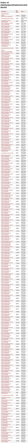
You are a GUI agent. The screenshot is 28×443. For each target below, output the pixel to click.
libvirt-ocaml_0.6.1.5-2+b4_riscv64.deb (6, 287)
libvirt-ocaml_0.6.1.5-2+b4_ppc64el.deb (6, 298)
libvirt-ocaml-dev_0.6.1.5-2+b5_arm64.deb (7, 306)
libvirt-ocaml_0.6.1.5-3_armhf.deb (6, 409)
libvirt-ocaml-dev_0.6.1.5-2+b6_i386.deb (7, 371)
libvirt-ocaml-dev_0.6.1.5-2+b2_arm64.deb (7, 158)
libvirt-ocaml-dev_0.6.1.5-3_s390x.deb (7, 417)
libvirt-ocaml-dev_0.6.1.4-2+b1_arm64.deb (7, 24)
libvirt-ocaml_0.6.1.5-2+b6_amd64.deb (6, 368)
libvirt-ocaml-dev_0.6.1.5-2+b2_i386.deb (7, 191)
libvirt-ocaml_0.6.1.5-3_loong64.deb (6, 414)
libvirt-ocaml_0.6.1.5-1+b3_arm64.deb (6, 126)
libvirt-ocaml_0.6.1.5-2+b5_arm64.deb (6, 309)
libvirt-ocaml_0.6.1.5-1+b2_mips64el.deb (6, 99)
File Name (3, 11)
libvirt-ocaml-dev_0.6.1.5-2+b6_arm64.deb (7, 376)
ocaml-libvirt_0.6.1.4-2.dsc (7, 18)
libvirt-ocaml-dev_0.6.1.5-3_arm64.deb (7, 400)
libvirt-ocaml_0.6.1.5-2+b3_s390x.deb (6, 228)
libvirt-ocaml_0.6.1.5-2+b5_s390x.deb (6, 314)
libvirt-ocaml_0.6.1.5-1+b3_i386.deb (6, 131)
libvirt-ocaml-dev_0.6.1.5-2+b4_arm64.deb (7, 258)
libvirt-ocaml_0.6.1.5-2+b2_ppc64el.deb (6, 166)
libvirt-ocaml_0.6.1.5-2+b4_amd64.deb (6, 255)
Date (22, 11)
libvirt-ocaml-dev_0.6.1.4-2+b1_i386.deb (7, 34)
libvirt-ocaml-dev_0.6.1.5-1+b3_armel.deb (7, 134)
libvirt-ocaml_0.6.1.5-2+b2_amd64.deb (6, 172)
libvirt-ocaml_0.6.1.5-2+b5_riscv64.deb (6, 336)
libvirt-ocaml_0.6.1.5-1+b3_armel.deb (6, 137)
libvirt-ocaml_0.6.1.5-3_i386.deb (6, 430)
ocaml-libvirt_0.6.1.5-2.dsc (7, 153)
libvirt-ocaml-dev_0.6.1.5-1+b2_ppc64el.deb (7, 86)
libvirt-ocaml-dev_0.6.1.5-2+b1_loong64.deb (7, 344)
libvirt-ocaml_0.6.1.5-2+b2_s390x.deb (6, 201)
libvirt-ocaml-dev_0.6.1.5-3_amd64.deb (7, 422)
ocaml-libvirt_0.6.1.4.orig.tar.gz (6, 16)
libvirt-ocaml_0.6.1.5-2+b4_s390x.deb (6, 293)
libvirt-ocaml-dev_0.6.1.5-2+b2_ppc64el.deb (7, 169)
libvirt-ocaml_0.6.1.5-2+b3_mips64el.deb (6, 244)
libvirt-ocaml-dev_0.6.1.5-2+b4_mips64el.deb (7, 274)
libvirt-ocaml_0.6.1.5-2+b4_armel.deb (6, 271)
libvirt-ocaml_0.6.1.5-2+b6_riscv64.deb (6, 390)
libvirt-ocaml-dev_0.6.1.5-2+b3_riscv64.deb (7, 247)
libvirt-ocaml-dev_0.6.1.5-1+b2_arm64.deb (7, 53)
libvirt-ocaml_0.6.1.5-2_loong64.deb (6, 341)
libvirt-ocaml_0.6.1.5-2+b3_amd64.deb (6, 217)
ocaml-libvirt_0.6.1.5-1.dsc (7, 48)
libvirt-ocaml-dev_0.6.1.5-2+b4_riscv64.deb (7, 285)
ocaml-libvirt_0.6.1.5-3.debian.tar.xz (6, 392)
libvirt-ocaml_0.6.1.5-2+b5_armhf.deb (6, 325)
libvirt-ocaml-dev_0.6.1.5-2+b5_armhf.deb (7, 322)
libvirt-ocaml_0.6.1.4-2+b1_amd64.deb (6, 32)
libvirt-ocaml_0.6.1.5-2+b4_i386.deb (6, 266)
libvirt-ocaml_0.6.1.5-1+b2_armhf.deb (6, 72)
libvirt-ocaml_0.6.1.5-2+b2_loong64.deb (6, 357)
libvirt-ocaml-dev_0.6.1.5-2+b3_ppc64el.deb (7, 204)
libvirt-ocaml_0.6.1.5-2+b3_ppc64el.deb (6, 207)
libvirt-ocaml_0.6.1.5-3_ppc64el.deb (6, 435)
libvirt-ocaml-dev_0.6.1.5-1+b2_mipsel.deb (7, 91)
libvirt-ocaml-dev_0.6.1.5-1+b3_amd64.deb (7, 118)
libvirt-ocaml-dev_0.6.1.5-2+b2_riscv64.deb (7, 185)
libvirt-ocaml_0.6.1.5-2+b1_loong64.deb (6, 347)
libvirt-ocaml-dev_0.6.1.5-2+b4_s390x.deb (7, 290)
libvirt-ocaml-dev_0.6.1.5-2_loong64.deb (7, 339)
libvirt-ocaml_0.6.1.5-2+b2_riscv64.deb (6, 182)
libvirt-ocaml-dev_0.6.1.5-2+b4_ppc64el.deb (7, 295)
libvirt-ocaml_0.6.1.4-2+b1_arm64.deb (6, 26)
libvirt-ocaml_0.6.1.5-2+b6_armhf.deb (6, 384)
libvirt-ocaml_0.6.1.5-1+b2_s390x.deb (6, 78)
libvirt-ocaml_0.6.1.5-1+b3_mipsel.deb (6, 139)
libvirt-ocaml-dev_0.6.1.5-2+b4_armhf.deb (7, 279)
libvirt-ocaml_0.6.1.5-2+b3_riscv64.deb (6, 250)
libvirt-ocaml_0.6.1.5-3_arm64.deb (6, 403)
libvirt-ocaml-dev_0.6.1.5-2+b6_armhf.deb (7, 382)
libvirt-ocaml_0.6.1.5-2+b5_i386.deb (6, 331)
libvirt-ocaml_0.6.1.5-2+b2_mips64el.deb (6, 193)
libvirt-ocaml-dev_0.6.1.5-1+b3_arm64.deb (7, 123)
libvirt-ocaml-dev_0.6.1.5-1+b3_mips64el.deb (7, 145)
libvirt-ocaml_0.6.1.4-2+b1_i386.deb (6, 37)
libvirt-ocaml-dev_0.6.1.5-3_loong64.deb (7, 411)
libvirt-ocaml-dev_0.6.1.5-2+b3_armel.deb (7, 220)
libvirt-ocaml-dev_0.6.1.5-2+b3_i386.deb (7, 209)
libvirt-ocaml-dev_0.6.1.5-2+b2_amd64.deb (7, 174)
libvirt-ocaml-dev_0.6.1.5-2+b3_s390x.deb (7, 226)
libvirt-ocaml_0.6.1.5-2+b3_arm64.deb (6, 239)
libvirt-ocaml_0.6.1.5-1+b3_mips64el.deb (6, 147)
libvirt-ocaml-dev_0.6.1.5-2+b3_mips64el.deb (7, 242)
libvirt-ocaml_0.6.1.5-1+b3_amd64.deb (6, 121)
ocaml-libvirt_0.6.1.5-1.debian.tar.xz (6, 45)
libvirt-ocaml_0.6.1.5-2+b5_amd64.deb (6, 304)
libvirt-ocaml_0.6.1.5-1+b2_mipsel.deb (6, 94)
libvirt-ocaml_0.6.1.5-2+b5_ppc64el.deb (6, 320)
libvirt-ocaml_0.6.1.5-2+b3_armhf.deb (6, 234)
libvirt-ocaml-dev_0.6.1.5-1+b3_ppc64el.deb (7, 110)
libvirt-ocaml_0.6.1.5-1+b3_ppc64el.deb (6, 107)
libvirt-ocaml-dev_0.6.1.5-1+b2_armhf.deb (7, 69)
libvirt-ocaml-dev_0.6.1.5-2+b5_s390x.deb (7, 312)
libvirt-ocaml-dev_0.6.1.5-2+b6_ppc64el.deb (7, 360)
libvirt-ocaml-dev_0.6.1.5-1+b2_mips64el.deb (7, 96)
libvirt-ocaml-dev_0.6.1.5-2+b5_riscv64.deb (7, 333)
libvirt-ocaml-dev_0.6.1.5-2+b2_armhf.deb (7, 164)
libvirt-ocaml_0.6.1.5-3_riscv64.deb (6, 441)
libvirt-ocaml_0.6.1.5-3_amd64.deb (6, 425)
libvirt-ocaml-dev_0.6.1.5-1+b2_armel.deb (7, 59)
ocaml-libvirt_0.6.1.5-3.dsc (7, 395)
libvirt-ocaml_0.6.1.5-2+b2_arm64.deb (6, 156)
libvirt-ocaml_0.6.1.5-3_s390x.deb (6, 419)
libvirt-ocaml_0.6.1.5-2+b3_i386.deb (6, 212)
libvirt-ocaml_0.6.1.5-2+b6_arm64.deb (6, 379)
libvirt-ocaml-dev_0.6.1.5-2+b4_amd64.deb (7, 252)
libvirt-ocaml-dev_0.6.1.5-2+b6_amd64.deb (7, 365)
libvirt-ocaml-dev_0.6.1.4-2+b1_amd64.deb (7, 29)
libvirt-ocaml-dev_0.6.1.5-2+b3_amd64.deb (7, 215)
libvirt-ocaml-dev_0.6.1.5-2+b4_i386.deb (7, 263)
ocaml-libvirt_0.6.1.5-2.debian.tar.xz (6, 150)
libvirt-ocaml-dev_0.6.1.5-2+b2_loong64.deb (7, 355)
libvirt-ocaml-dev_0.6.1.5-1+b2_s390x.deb (7, 75)
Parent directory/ (5, 13)
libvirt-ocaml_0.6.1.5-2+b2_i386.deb (6, 188)
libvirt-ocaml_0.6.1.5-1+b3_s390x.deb (6, 102)
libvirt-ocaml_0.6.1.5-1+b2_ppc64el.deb (6, 88)
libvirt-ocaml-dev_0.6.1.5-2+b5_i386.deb (7, 328)
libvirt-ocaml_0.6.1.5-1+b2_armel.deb (6, 61)
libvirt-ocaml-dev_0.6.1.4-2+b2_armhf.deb (7, 40)
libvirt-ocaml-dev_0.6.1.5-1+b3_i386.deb (7, 129)
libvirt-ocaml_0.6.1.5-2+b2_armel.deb (6, 177)
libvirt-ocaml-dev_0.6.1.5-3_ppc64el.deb (7, 433)
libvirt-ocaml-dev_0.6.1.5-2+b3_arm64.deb (7, 236)
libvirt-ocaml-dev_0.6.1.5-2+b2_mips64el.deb (7, 196)
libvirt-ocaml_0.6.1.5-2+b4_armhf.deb (6, 282)
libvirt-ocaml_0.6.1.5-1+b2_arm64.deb (6, 56)
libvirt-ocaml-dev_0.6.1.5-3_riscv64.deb (7, 438)
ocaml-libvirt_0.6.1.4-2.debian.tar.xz (6, 21)
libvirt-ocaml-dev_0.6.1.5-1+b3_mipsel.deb (7, 142)
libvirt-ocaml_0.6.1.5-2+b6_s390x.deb (6, 352)
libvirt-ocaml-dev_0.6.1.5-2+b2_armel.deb (7, 180)
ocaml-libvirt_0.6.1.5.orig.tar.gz (6, 51)
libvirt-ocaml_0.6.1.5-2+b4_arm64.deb (6, 261)
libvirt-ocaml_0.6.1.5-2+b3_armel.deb (6, 223)
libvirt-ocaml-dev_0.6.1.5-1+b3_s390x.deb (7, 104)
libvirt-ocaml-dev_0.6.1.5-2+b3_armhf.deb (7, 231)
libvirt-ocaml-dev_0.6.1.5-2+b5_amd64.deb (7, 301)
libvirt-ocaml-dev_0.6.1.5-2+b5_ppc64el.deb (7, 317)
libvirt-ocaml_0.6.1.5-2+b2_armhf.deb (6, 161)
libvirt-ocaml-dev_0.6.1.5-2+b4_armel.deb (7, 269)
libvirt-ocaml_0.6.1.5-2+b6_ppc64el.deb (6, 363)
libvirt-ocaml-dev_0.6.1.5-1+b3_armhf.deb (7, 113)
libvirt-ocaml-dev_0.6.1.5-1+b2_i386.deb (7, 83)
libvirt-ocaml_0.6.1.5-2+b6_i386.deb (6, 374)
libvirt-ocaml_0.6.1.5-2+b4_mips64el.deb (6, 277)
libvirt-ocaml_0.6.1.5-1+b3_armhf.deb (6, 115)
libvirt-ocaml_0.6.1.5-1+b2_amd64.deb (6, 67)
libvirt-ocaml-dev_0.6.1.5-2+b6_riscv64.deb (7, 387)
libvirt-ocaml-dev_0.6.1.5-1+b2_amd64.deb (7, 64)
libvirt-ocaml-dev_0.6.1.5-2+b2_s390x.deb (7, 199)
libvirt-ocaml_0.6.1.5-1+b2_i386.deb (6, 80)
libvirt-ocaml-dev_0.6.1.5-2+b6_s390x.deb (7, 349)
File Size (17, 11)
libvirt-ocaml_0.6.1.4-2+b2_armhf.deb (6, 43)
